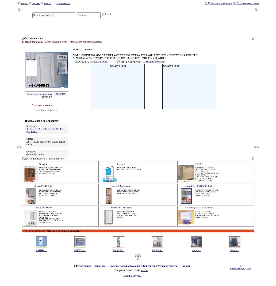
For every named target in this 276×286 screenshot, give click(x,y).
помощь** (64, 3)
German (36, 3)
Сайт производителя (154, 61)
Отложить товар (99, 61)
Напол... (196, 250)
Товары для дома (32, 41)
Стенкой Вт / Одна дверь (121, 208)
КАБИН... (118, 250)
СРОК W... (80, 250)
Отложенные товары (247, 3)
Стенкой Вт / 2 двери (120, 186)
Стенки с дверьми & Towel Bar (198, 208)
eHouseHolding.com (240, 268)
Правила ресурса (132, 275)
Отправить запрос (42, 105)
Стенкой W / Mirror (43, 208)
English (24, 3)
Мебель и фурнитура (55, 41)
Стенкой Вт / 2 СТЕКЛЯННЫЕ (199, 186)
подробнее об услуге (46, 110)
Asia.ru (144, 270)
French (47, 3)
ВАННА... (41, 250)
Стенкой (43, 164)
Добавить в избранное (219, 3)
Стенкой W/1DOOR (43, 186)
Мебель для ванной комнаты (85, 41)
